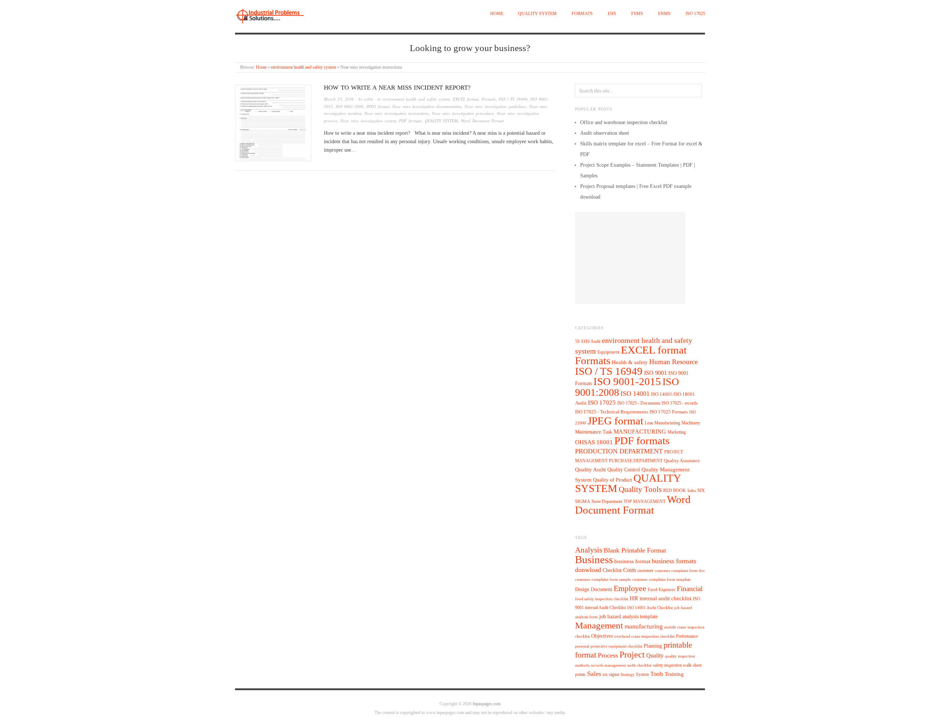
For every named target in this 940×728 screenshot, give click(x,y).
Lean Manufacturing (662, 422)
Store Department (607, 501)
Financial (689, 589)
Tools (656, 674)
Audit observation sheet (604, 133)
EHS (612, 13)
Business (594, 559)
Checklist (612, 570)
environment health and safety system (303, 67)
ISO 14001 (635, 393)
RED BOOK (674, 490)
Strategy (627, 675)
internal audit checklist (665, 598)
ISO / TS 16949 (513, 99)
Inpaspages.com (486, 704)
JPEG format (377, 106)
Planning (653, 646)
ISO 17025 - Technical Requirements (611, 411)
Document (601, 589)
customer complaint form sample (603, 579)
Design (582, 589)
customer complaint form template (661, 579)
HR (634, 598)
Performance (687, 636)
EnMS (664, 13)
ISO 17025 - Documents (638, 403)
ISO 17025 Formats (669, 411)
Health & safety (630, 362)
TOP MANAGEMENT (644, 501)
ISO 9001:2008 (349, 106)
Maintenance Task (593, 432)
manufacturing (644, 626)
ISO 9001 (655, 373)
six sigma (611, 674)
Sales (691, 490)
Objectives (602, 636)
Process (608, 655)
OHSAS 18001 (594, 442)
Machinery (691, 422)
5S (577, 341)
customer (645, 570)
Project (632, 654)
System (642, 674)
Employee (630, 588)
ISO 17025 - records (680, 403)
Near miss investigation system (368, 120)
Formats (582, 13)
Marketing (677, 432)
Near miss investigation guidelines (495, 106)
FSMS (637, 13)
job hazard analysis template (628, 616)
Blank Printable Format (635, 550)
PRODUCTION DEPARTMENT (619, 451)
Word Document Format (482, 120)
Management (599, 625)
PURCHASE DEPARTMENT (635, 461)
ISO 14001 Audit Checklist (650, 608)
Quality (655, 655)
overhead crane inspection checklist (644, 636)
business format (632, 561)
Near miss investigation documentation (427, 106)
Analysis (588, 550)
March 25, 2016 (339, 99)
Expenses (667, 589)
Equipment (608, 352)
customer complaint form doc (680, 571)
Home (496, 13)
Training (674, 674)
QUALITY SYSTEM (537, 13)
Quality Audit (590, 469)
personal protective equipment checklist (608, 646)
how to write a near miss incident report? (397, 87)
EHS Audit (590, 341)
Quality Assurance (682, 460)
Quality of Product (612, 480)
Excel (652, 589)
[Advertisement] (630, 258)
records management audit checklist (621, 665)
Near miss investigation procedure (463, 113)
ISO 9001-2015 (627, 381)
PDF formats (410, 120)
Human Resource (673, 362)
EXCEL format (465, 99)
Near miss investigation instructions (396, 113)
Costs (629, 570)
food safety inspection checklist (601, 599)
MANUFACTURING (640, 431)
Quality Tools (640, 489)
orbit (368, 99)
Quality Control (623, 469)
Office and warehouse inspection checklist (623, 122)
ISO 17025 (695, 13)
